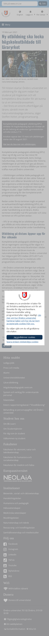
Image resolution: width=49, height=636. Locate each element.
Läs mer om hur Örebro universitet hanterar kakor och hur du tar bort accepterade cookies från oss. (24, 319)
